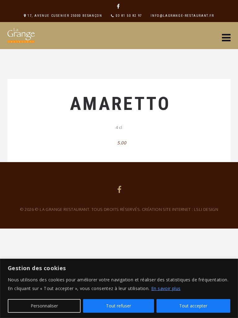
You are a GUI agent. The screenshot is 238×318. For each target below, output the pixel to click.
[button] (226, 38)
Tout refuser (118, 306)
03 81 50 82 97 (129, 16)
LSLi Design (206, 209)
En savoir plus (166, 288)
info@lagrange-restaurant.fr (182, 16)
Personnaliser (44, 306)
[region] (119, 288)
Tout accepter (193, 306)
